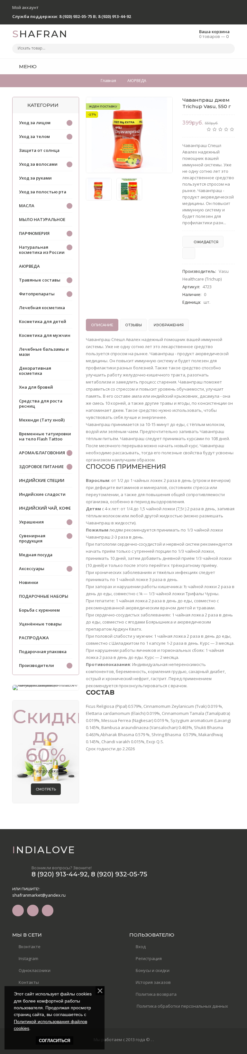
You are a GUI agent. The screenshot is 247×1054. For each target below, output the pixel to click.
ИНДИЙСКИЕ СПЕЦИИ (41, 480)
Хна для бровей (36, 387)
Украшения (31, 522)
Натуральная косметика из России (42, 249)
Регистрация (149, 958)
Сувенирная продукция (32, 538)
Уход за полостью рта (42, 192)
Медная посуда (35, 555)
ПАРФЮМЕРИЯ (34, 233)
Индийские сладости (42, 494)
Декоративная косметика (35, 370)
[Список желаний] (220, 66)
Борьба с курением (39, 610)
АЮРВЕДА (29, 266)
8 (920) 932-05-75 (119, 874)
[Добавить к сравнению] (188, 253)
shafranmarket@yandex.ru (39, 895)
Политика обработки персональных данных (182, 1006)
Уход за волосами (38, 164)
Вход (141, 946)
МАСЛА (26, 205)
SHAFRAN (40, 34)
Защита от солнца (39, 150)
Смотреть (46, 789)
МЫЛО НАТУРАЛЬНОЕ (42, 219)
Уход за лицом (34, 122)
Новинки (28, 582)
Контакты (29, 982)
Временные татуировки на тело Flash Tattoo (45, 436)
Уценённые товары (40, 624)
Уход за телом (34, 136)
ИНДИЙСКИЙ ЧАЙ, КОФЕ (45, 508)
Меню (27, 66)
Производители (36, 665)
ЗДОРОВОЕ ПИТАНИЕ (41, 466)
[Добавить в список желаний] (164, 105)
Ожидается (205, 242)
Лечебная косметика (42, 307)
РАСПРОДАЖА (34, 638)
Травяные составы (39, 280)
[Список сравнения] (232, 66)
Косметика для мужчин (44, 335)
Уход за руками (35, 178)
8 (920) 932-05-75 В (77, 16)
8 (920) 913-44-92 (114, 16)
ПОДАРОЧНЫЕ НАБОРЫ (43, 596)
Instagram (28, 958)
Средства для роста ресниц (40, 403)
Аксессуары (31, 568)
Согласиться (54, 1040)
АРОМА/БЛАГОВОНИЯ (42, 453)
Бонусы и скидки (152, 970)
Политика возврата (156, 994)
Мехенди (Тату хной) (42, 420)
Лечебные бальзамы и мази (44, 351)
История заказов (153, 982)
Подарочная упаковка (43, 651)
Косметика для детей (42, 321)
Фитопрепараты (37, 294)
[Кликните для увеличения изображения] (129, 135)
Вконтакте (30, 946)
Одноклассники (34, 970)
